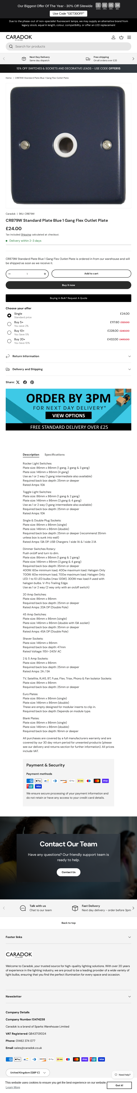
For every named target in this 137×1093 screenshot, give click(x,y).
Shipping (26, 234)
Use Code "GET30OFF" (68, 13)
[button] (121, 37)
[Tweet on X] (17, 382)
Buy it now (68, 285)
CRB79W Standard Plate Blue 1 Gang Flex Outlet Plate (42, 78)
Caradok (11, 213)
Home (9, 78)
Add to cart (91, 273)
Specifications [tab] (55, 454)
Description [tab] (31, 454)
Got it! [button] (119, 1085)
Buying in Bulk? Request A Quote (68, 298)
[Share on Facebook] (25, 382)
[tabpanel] (68, 607)
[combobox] (68, 46)
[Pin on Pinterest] (32, 382)
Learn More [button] (13, 1087)
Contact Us (68, 872)
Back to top (69, 922)
